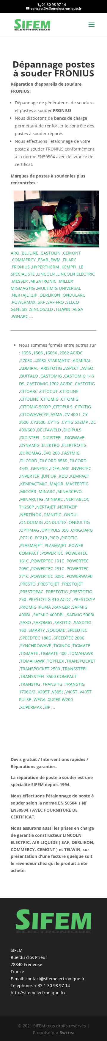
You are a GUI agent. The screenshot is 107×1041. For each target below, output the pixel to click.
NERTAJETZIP (24, 295)
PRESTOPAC (31, 591)
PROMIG (28, 607)
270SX (26, 360)
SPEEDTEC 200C (69, 638)
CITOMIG (50, 399)
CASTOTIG (85, 383)
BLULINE (30, 253)
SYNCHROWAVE (35, 645)
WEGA (39, 699)
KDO (63, 476)
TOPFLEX (55, 661)
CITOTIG (83, 407)
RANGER (61, 607)
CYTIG (53, 422)
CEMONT (72, 253)
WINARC (20, 316)
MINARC (47, 491)
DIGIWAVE (74, 437)
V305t (57, 692)
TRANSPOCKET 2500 (40, 668)
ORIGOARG (82, 530)
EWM (56, 260)
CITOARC (29, 391)
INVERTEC (81, 468)
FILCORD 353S (53, 460)
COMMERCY (24, 260)
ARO (15, 253)
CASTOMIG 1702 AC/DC (50, 383)
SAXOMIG (42, 622)
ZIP (47, 707)
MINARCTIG (31, 499)
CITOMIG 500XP (35, 407)
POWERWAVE (79, 576)
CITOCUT (49, 391)
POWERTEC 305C (47, 576)
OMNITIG (52, 514)
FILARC (69, 260)
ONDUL (71, 514)
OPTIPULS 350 (55, 530)
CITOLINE (69, 391)
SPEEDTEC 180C (35, 638)
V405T (71, 692)
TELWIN (62, 309)
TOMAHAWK (81, 653)
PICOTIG (69, 538)
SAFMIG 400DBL (48, 615)
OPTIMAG (29, 530)
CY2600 (38, 422)
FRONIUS (21, 267)
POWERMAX (23, 302)
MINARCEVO (69, 491)
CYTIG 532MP (75, 422)
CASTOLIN (51, 253)
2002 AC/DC (71, 353)
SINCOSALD (41, 309)
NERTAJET (46, 507)
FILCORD (28, 460)
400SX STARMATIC (52, 360)
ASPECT (71, 368)
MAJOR (56, 484)
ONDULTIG (55, 522)
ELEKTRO (51, 445)
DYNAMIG (30, 445)
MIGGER (28, 491)
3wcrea (67, 1032)
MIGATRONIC (43, 281)
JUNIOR (49, 476)
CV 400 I (72, 414)
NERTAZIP (67, 507)
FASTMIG (71, 453)
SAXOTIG (63, 622)
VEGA (78, 309)
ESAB (43, 260)
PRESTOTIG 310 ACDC (50, 599)
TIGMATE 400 (53, 653)
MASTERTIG (77, 484)
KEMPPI (69, 267)
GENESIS (39, 468)
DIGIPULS (72, 430)
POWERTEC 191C (47, 561)
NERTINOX (30, 514)
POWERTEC (52, 553)
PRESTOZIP (84, 599)
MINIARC (54, 499)
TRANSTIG (30, 684)
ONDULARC (74, 295)
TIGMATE (81, 645)
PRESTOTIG (57, 591)
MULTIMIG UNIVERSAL (59, 288)
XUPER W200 (60, 699)
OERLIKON (50, 295)
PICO (54, 538)
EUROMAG (30, 453)
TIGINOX (62, 645)
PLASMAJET (31, 545)
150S (38, 353)
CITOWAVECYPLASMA (41, 414)
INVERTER (30, 476)
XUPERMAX (31, 707)
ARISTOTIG (51, 368)
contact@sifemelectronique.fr (55, 978)
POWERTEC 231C (47, 568)
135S (26, 353)
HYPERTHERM (45, 267)
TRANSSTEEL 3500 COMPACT (48, 676)
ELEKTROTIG (74, 445)
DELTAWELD (49, 430)
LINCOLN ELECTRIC (76, 274)
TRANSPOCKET (80, 661)
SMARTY (37, 630)
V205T (44, 692)
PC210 (26, 538)
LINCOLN (46, 274)
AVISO (87, 368)
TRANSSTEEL (74, 668)
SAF (41, 302)
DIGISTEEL (30, 437)
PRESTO (28, 584)
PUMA (45, 607)
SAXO (25, 622)
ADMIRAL (82, 360)
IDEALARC (60, 468)
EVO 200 (51, 453)
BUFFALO (29, 376)
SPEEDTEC (77, 630)
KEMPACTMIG (33, 484)
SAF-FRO (55, 302)
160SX (51, 353)
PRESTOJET (48, 584)
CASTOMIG (51, 376)
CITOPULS (63, 407)
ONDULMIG (31, 522)
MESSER (20, 281)
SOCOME (56, 630)
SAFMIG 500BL (81, 615)
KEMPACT (79, 476)
